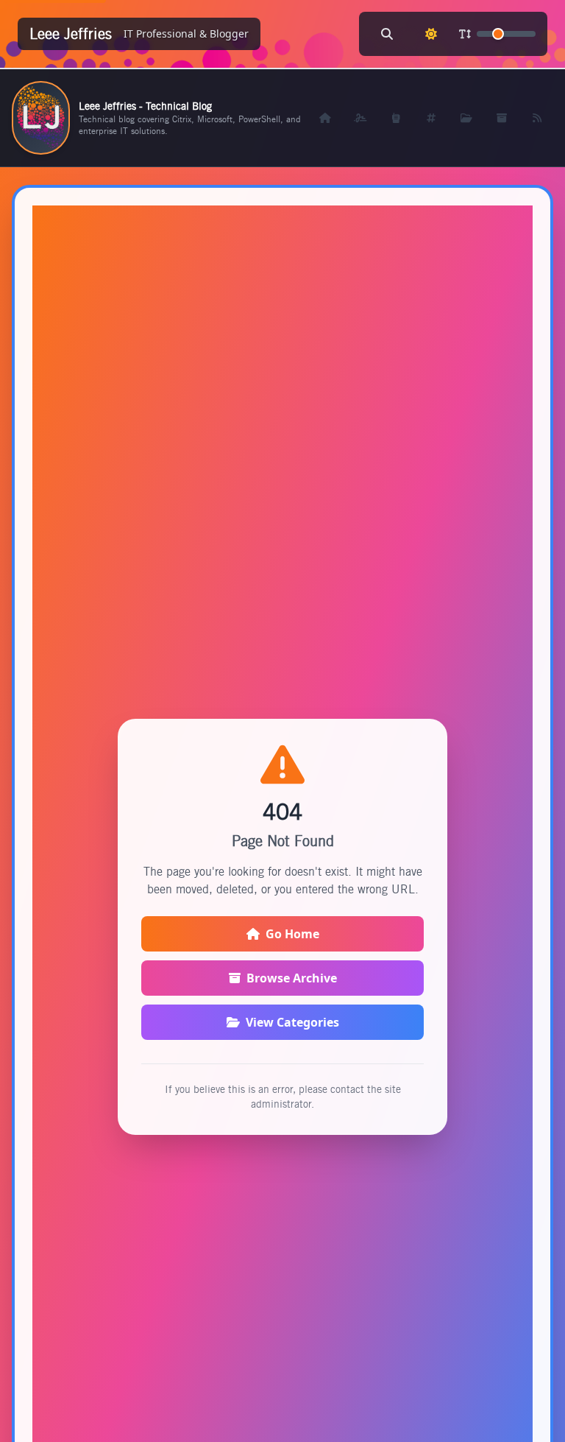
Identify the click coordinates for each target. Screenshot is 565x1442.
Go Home (292, 934)
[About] (360, 118)
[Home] (325, 118)
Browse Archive (291, 978)
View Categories (292, 1022)
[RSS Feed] (537, 118)
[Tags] (431, 118)
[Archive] (502, 118)
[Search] (387, 34)
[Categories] (466, 118)
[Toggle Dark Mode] (431, 34)
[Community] (396, 118)
